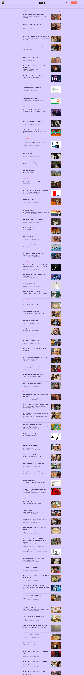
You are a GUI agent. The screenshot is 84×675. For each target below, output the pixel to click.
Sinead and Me (27, 510)
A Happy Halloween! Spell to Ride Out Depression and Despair (34, 132)
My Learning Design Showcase (29, 89)
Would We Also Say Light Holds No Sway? (35, 265)
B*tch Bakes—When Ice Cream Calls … (34, 558)
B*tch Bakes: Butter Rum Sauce (32, 502)
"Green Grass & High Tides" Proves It (31, 77)
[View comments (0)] (32, 20)
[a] (56, 267)
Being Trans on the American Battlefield (31, 255)
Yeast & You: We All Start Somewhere (33, 303)
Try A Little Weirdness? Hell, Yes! (32, 472)
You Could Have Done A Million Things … (34, 366)
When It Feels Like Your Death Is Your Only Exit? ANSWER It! (36, 212)
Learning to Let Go (27, 229)
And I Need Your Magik (28, 172)
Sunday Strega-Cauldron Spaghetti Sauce (32, 376)
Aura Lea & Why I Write (29, 329)
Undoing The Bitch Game (30, 45)
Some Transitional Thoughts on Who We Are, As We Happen (36, 293)
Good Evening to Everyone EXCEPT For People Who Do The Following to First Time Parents (35, 540)
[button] (30, 6)
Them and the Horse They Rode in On (33, 110)
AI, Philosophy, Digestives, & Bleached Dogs (35, 404)
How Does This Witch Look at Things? (34, 162)
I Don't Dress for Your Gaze (30, 57)
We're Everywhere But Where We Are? (34, 14)
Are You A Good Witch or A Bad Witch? (34, 585)
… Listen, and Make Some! (28, 560)
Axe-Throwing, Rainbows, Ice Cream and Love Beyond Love (36, 413)
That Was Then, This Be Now (31, 567)
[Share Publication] (69, 2)
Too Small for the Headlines (29, 322)
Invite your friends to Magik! (31, 434)
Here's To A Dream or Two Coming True (31, 398)
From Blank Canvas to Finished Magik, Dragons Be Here (35, 627)
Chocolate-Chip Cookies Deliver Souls (31, 238)
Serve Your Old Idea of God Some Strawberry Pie (33, 313)
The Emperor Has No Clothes (31, 454)
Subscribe (74, 2)
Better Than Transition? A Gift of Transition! (32, 503)
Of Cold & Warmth (28, 236)
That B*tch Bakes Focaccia (31, 634)
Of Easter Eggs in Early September (33, 424)
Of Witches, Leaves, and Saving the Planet (35, 616)
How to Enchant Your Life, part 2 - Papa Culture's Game (34, 672)
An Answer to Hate (28, 210)
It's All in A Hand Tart (27, 350)
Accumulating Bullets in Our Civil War (33, 253)
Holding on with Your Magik (29, 520)
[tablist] (29, 11)
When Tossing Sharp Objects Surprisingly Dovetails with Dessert (35, 417)
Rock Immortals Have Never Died (32, 76)
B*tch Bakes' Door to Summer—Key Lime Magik (34, 528)
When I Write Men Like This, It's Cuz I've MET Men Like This (35, 59)
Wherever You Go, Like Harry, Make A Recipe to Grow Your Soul (35, 531)
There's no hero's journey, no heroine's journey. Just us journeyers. (34, 17)
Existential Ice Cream (29, 199)
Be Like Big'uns (27, 153)
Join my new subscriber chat (31, 98)
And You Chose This (27, 367)
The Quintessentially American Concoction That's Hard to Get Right (36, 597)
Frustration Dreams (28, 227)
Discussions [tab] (32, 11)
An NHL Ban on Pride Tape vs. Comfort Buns (35, 357)
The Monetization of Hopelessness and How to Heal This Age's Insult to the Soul (35, 26)
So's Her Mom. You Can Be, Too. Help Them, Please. (34, 482)
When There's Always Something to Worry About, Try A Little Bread (35, 490)
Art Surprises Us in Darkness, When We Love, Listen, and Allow (35, 267)
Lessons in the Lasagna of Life (31, 182)
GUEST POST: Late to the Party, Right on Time (36, 36)
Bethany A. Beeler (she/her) (31, 90)
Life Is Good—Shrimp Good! (31, 320)
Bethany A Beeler (30, 28)
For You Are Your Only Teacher (29, 246)
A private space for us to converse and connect (33, 100)
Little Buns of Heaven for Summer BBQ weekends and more (36, 609)
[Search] (66, 2)
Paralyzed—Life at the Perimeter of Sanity (35, 519)
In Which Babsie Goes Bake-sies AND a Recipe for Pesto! (35, 579)
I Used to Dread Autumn (30, 445)
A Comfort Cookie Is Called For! (30, 385)
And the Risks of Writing (28, 284)
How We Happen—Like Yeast (31, 291)
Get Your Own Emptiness (30, 245)
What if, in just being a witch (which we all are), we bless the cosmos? (36, 588)
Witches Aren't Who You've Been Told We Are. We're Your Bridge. (35, 618)
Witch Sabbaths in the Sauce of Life (33, 374)
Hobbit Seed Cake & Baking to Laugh (33, 219)
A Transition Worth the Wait (31, 340)
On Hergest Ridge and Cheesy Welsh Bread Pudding (35, 395)
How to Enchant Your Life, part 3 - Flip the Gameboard (35, 662)
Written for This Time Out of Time (30, 143)
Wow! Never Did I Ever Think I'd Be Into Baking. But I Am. (35, 636)
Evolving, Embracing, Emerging (32, 24)
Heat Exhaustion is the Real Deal (30, 465)
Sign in (80, 2)
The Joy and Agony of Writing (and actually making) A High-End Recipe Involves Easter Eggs (36, 426)
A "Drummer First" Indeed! (29, 122)
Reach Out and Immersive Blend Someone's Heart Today (35, 551)
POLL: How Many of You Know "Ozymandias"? (36, 190)
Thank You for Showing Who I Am (30, 512)
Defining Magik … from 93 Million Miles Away (35, 348)
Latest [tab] (25, 11)
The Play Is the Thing (27, 664)
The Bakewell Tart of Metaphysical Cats (31, 155)
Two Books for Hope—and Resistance (34, 142)
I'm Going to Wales (28, 170)
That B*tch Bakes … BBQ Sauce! (32, 595)
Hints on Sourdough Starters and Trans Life (32, 304)
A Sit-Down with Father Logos (31, 311)
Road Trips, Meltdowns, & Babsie (32, 383)
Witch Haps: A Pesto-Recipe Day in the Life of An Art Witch (36, 576)
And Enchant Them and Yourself (30, 435)
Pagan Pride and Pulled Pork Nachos (33, 463)
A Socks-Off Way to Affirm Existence (31, 330)
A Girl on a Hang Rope (29, 283)
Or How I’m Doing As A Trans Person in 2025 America (34, 111)
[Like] (24, 362)
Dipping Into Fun (27, 183)
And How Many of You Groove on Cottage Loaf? (33, 192)
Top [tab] (28, 11)
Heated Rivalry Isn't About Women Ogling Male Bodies (34, 66)
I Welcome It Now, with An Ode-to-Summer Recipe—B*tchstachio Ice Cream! (34, 447)
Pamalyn (27, 39)
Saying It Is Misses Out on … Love (30, 69)
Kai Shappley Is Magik (29, 480)
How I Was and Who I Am (28, 568)
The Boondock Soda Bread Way (30, 163)
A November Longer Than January (33, 130)
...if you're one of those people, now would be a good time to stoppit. (36, 544)
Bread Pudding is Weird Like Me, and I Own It (33, 473)
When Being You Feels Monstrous (30, 201)
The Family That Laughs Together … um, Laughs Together (35, 220)
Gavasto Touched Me (29, 550)
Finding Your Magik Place (30, 643)
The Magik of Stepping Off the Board (31, 654)
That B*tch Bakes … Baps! (30, 607)
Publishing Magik (27, 276)
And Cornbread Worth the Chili (29, 342)
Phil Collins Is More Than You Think (33, 121)
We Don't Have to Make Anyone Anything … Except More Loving (35, 47)
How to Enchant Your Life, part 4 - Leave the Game (35, 652)
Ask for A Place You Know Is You (30, 644)
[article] (42, 17)
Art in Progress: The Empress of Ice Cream (35, 625)
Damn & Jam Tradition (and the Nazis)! (34, 274)
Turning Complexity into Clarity (32, 87)
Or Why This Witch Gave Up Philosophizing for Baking (34, 406)
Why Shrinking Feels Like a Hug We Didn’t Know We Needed (36, 38)
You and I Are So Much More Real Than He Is (32, 456)
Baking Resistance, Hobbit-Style (30, 359)
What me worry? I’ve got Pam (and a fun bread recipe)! (34, 492)
